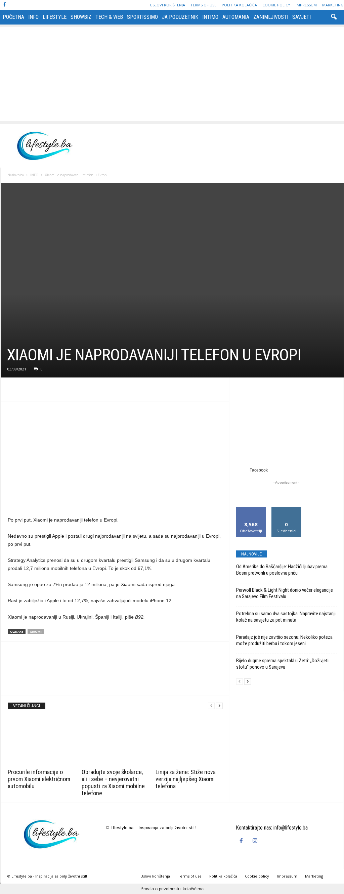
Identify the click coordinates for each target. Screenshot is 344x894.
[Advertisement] (172, 74)
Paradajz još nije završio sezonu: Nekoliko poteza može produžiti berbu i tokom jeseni (284, 640)
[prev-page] (211, 705)
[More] (77, 391)
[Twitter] (30, 391)
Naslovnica (15, 175)
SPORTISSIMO (142, 17)
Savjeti (301, 17)
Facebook (259, 470)
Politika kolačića (239, 4)
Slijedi (286, 509)
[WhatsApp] (61, 391)
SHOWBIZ (81, 17)
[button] (333, 17)
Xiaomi (36, 631)
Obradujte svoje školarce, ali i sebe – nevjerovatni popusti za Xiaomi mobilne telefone (113, 782)
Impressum (306, 4)
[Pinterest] (45, 391)
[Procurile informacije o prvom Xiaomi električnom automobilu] (41, 741)
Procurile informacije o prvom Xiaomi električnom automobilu (39, 779)
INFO (33, 17)
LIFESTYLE (55, 17)
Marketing (333, 4)
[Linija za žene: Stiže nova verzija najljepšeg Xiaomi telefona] (189, 741)
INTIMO (210, 17)
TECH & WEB (109, 17)
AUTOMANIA (235, 17)
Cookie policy (276, 4)
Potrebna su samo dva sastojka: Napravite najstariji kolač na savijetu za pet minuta (286, 617)
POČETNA (13, 17)
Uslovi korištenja (167, 4)
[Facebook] (5, 5)
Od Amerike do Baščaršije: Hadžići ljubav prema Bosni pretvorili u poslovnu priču (282, 570)
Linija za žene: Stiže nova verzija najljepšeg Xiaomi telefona (186, 779)
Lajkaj (251, 509)
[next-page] (219, 705)
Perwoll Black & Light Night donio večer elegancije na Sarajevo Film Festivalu (284, 593)
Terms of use (203, 4)
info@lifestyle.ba (290, 827)
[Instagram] (256, 841)
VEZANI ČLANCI (26, 705)
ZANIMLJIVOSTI (270, 17)
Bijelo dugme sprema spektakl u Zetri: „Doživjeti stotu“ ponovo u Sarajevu (282, 664)
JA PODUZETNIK (180, 17)
